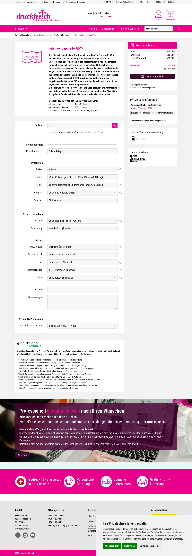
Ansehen (22, 455)
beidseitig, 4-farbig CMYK (61, 192)
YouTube (32, 535)
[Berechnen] (115, 125)
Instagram (25, 535)
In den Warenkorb (155, 76)
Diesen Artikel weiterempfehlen (142, 88)
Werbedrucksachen (41, 35)
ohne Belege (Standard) (61, 277)
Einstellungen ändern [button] (149, 546)
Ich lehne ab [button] (129, 546)
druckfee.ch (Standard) (61, 262)
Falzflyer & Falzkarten (62, 35)
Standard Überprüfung (60, 246)
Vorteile (93, 28)
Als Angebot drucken (138, 85)
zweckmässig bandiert (60, 228)
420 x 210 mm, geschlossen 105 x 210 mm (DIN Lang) (76, 177)
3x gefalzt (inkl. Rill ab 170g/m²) (65, 220)
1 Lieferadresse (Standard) (62, 269)
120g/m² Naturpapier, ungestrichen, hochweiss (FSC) (76, 184)
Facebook (18, 535)
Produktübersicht (22, 35)
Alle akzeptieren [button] (112, 546)
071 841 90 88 (108, 2)
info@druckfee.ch (127, 2)
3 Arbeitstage (56, 151)
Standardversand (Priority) (62, 325)
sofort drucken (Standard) (62, 254)
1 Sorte (52, 169)
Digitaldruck (55, 200)
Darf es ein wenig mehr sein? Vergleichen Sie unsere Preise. (77, 132)
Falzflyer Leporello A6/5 (84, 35)
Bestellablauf (108, 28)
